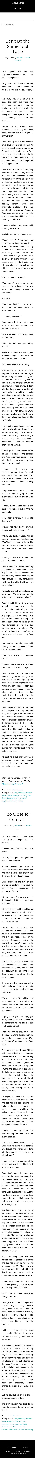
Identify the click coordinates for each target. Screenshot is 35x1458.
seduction (5, 1430)
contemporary (17, 1424)
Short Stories (17, 790)
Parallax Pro (20, 1451)
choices (9, 795)
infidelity (13, 1427)
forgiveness (11, 798)
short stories (13, 1430)
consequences (17, 795)
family (25, 795)
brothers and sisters (19, 1421)
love (17, 798)
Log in (25, 1453)
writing (20, 801)
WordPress (19, 1453)
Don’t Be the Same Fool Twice (17, 46)
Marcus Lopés (17, 3)
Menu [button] (19, 9)
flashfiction (6, 1427)
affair (15, 793)
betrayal (29, 1419)
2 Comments (27, 825)
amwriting (21, 793)
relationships (22, 1427)
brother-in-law (7, 1421)
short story (13, 801)
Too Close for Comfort (17, 816)
